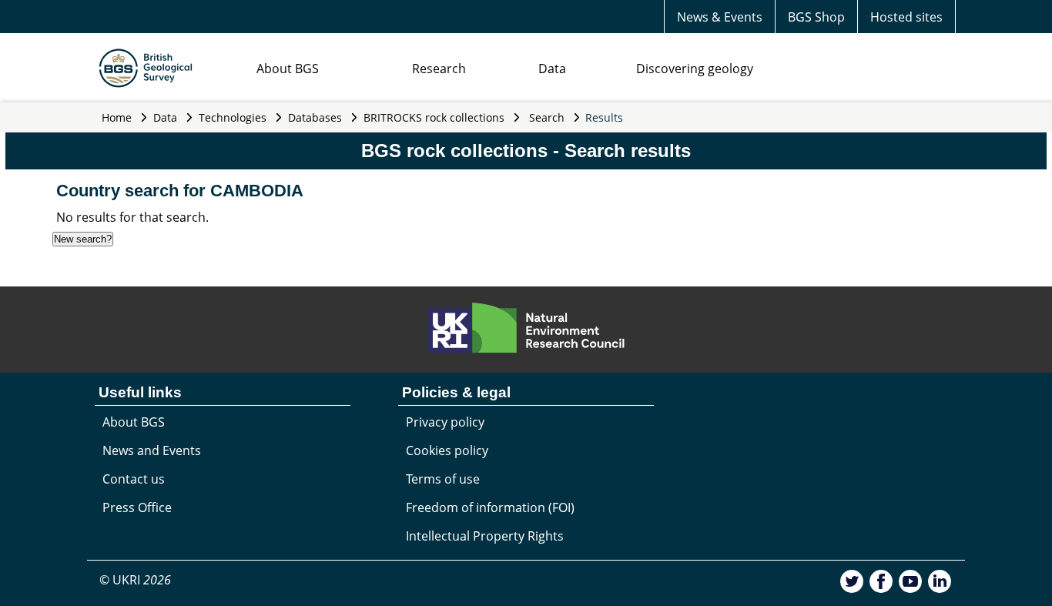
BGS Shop (816, 16)
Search (547, 117)
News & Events (719, 16)
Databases (315, 117)
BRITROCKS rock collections (434, 117)
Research (439, 68)
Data (552, 68)
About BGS (287, 68)
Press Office (137, 507)
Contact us (133, 478)
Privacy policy (445, 421)
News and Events (151, 450)
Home (117, 117)
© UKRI (135, 579)
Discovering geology (694, 68)
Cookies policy (447, 450)
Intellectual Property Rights (485, 535)
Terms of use (443, 478)
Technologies (232, 117)
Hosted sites (906, 16)
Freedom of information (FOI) (490, 507)
